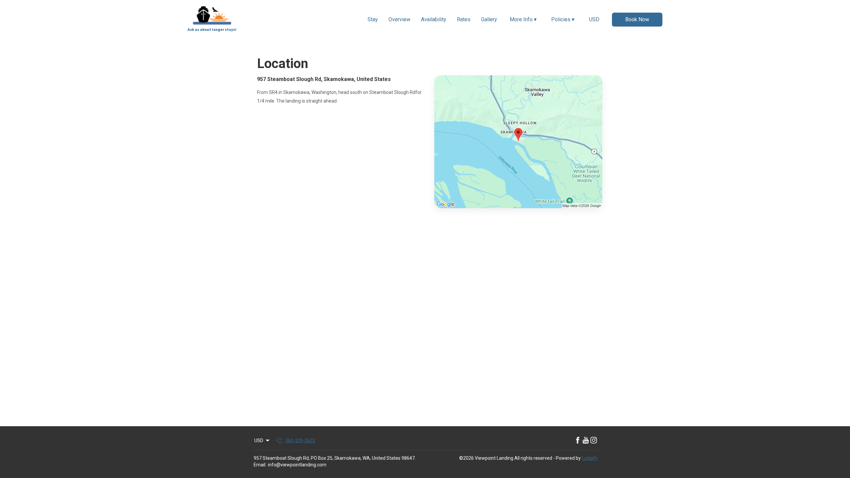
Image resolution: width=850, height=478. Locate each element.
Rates (463, 19)
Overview (399, 19)
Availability (433, 19)
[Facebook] (578, 440)
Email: (260, 464)
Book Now (637, 19)
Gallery (489, 19)
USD (594, 19)
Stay (373, 19)
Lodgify (590, 458)
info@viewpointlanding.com (297, 464)
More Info (523, 19)
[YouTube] (586, 440)
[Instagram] (594, 440)
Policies (562, 19)
